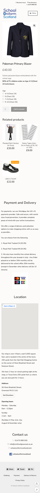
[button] (34, 25)
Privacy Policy (20, 480)
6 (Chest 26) (10, 96)
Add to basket (19, 109)
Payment (17, 475)
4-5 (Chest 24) (10, 93)
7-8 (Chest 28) (10, 99)
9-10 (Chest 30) (11, 102)
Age (4, 91)
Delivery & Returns (30, 475)
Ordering (6, 475)
